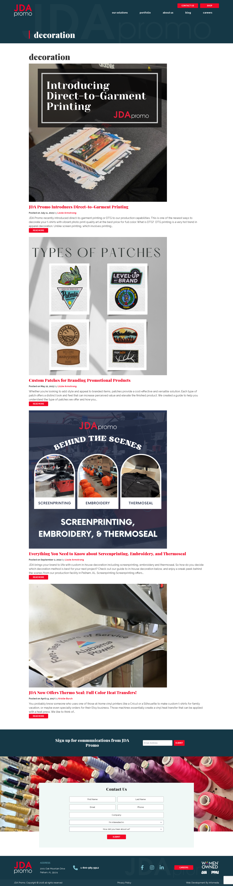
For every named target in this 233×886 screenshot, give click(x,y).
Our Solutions (120, 12)
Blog (188, 12)
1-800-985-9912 (89, 867)
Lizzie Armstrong (66, 213)
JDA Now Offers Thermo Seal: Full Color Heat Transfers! (82, 692)
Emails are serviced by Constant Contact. (119, 756)
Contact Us (187, 6)
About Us (168, 12)
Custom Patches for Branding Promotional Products (80, 380)
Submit (179, 743)
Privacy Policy (124, 882)
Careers (207, 12)
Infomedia (214, 882)
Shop (209, 6)
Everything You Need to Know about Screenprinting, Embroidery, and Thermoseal (107, 553)
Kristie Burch (65, 698)
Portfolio (145, 12)
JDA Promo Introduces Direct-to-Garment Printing (79, 206)
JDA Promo (23, 10)
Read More (38, 230)
